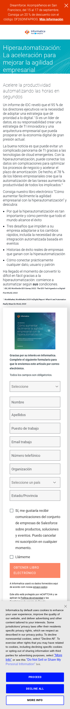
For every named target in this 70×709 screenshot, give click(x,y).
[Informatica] (35, 32)
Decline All (35, 688)
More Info (35, 700)
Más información (51, 19)
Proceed (35, 677)
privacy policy (40, 587)
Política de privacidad (32, 598)
